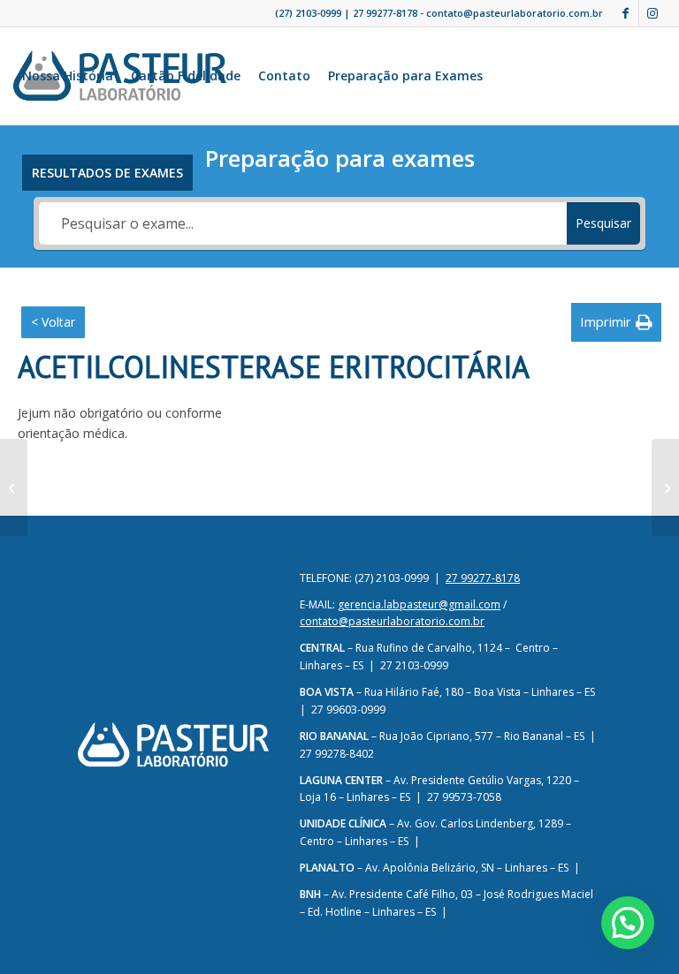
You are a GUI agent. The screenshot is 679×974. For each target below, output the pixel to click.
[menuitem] (67, 76)
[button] (616, 322)
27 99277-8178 (385, 12)
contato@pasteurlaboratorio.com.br (392, 621)
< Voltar (53, 321)
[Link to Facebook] (625, 13)
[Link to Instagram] (652, 13)
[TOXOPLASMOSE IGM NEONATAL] (13, 487)
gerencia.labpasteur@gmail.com (419, 604)
